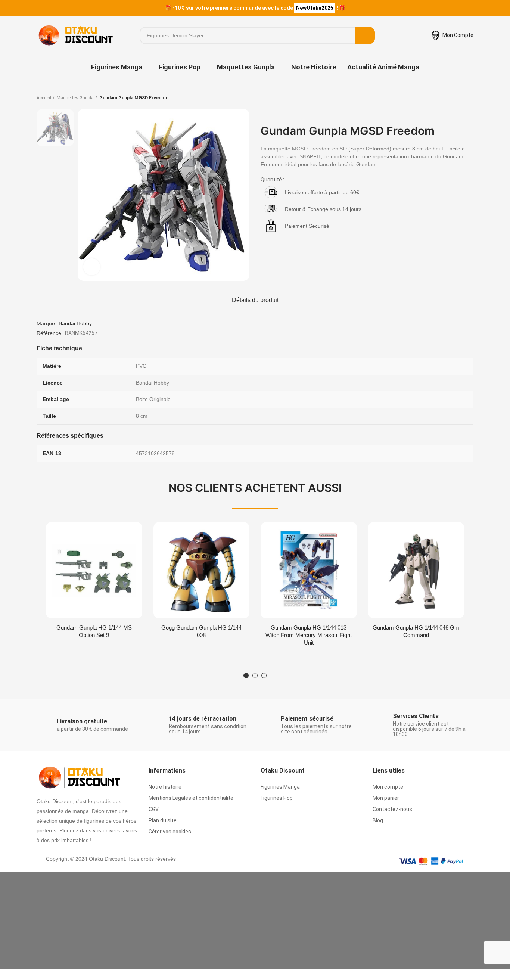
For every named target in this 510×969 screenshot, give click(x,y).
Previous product (449, 98)
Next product (467, 98)
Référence (49, 333)
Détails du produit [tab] (255, 300)
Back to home (458, 98)
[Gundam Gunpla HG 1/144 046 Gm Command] (416, 570)
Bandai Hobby (75, 323)
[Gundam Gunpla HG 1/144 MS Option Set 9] (94, 570)
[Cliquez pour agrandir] (91, 266)
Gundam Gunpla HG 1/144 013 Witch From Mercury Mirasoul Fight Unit (308, 635)
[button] (246, 675)
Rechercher (365, 35)
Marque (46, 323)
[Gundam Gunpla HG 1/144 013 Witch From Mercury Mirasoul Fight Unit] (309, 570)
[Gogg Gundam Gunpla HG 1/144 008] (201, 570)
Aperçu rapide (123, 535)
